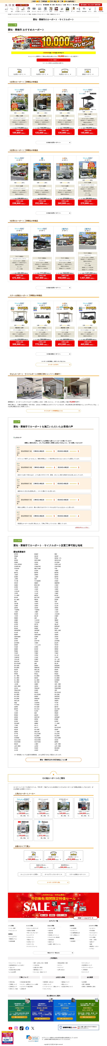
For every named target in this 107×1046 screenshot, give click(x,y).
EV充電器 (92, 930)
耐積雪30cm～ (65, 866)
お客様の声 (23, 988)
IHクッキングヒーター (32, 932)
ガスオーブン (30, 937)
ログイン (39, 4)
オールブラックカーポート (53, 874)
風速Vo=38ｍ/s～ (40, 866)
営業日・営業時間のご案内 (88, 986)
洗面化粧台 (51, 939)
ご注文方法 (36, 965)
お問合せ (76, 4)
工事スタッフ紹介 (13, 988)
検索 (65, 4)
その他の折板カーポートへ (53, 354)
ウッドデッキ (93, 935)
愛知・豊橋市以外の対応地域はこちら (53, 760)
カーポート (92, 928)
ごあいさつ (12, 967)
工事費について (13, 984)
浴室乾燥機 (12, 941)
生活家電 (73, 941)
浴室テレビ (51, 942)
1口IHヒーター (30, 942)
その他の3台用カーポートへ (53, 287)
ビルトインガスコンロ (32, 928)
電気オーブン (30, 939)
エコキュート (74, 930)
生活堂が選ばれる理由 (14, 969)
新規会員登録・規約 (63, 963)
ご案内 (53, 4)
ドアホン (92, 948)
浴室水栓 (51, 932)
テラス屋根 (92, 937)
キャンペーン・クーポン (15, 963)
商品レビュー (65, 984)
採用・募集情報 (86, 984)
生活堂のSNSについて (67, 986)
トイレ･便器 (12, 928)
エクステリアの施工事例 (27, 986)
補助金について (65, 982)
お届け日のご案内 (38, 967)
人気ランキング (47, 984)
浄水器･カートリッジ (54, 935)
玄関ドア (92, 942)
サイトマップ (85, 972)
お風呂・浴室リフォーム (55, 944)
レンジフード (30, 935)
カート (70, 4)
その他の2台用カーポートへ (53, 213)
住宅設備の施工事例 (25, 982)
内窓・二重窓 (93, 939)
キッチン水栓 (52, 928)
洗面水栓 (51, 930)
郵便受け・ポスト (94, 946)
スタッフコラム (47, 988)
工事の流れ (12, 982)
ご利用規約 (85, 969)
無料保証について (38, 969)
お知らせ (59, 4)
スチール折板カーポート (76, 874)
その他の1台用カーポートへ (53, 142)
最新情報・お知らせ (48, 982)
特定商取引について (87, 965)
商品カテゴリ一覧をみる (54, 952)
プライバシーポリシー (87, 967)
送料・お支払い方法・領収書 (41, 963)
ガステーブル (30, 944)
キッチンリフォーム (32, 946)
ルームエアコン (13, 936)
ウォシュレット (13, 930)
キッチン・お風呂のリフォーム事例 (29, 984)
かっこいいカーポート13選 (29, 874)
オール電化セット (75, 935)
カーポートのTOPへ (53, 364)
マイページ (60, 967)
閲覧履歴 (46, 4)
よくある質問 (12, 972)
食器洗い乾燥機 (31, 930)
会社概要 (84, 982)
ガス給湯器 (73, 928)
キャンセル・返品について (40, 972)
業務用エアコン (13, 939)
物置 (91, 944)
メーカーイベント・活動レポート (52, 986)
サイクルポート (94, 932)
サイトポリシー (86, 963)
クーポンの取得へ (53, 60)
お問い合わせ (61, 969)
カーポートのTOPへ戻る (53, 882)
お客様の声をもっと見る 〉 (82, 527)
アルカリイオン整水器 (54, 937)
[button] (33, 1038)
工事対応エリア (13, 986)
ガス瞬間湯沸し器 (75, 932)
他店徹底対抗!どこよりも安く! (16, 965)
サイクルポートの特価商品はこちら (53, 410)
